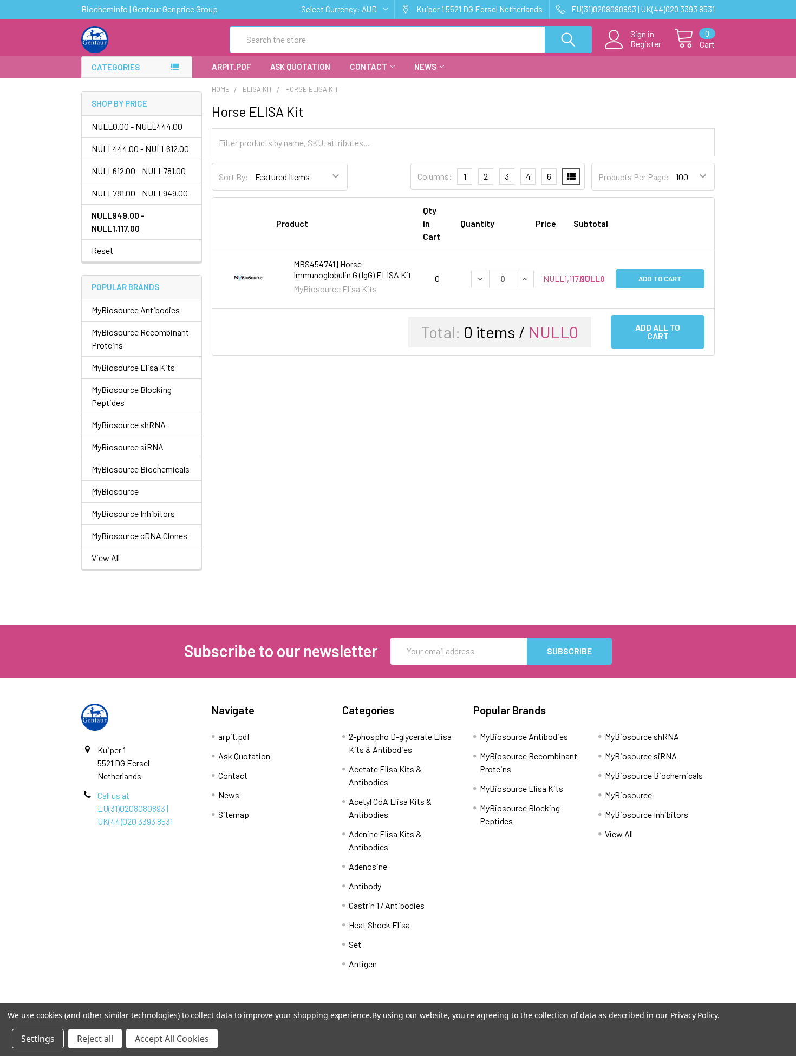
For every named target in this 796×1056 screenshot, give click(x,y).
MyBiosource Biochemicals (141, 469)
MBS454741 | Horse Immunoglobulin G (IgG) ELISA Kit (352, 269)
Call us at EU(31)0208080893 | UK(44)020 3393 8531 (135, 808)
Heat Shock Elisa (379, 925)
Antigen (363, 964)
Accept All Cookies (172, 1039)
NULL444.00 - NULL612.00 (140, 148)
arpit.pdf (231, 66)
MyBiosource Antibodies (136, 310)
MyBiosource (115, 491)
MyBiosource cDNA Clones (139, 535)
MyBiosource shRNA (129, 424)
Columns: (434, 176)
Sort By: (234, 177)
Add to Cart (660, 278)
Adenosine (368, 866)
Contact (368, 66)
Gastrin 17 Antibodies (387, 905)
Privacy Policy (693, 1015)
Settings (38, 1039)
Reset (102, 250)
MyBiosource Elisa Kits (133, 367)
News (425, 66)
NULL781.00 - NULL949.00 (140, 193)
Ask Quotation (300, 66)
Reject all (95, 1039)
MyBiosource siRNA (128, 447)
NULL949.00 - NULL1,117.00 (118, 221)
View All (106, 558)
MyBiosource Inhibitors (133, 513)
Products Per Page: (633, 177)
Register (645, 44)
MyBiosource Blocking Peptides (132, 396)
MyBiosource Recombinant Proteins (140, 338)
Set (355, 944)
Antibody (365, 886)
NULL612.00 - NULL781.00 (139, 171)
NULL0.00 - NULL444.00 (137, 126)
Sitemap (233, 814)
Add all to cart (657, 331)
